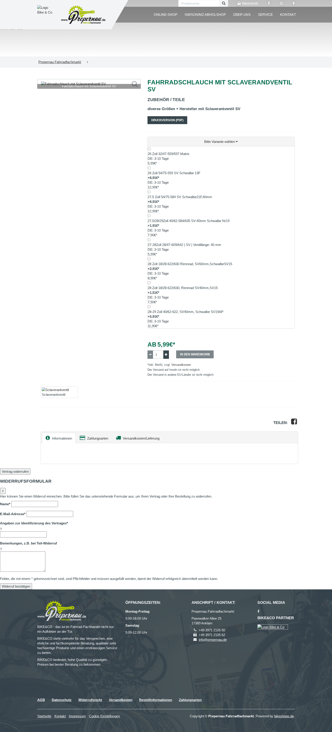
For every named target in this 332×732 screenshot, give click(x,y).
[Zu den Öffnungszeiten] (281, 3)
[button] (221, 141)
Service (265, 14)
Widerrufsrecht (90, 700)
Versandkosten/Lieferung (140, 438)
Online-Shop (165, 14)
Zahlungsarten (97, 438)
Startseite (44, 716)
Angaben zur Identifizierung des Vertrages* (34, 523)
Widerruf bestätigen (16, 586)
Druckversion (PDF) (167, 120)
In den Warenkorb (195, 354)
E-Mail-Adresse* (13, 514)
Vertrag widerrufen (15, 471)
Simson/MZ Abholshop (205, 14)
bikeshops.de (284, 716)
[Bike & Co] (272, 627)
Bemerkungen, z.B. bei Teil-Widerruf (28, 543)
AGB (41, 700)
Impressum (77, 716)
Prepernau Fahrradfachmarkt (59, 62)
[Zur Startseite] (83, 14)
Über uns (242, 14)
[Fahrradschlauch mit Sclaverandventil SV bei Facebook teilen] (294, 423)
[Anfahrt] (294, 3)
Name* (5, 504)
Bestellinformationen (155, 700)
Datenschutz (62, 700)
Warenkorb (249, 3)
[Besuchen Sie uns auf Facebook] (269, 3)
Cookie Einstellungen (104, 716)
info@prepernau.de (213, 640)
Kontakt (288, 14)
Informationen (61, 438)
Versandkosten (181, 364)
